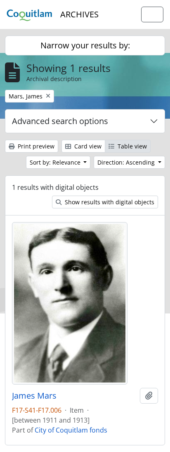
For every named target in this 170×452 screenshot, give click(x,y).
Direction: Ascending (126, 162)
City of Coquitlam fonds (71, 430)
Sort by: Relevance (56, 162)
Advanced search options (60, 121)
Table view (131, 146)
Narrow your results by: (85, 45)
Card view (87, 146)
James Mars (34, 396)
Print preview (35, 146)
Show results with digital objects (108, 202)
